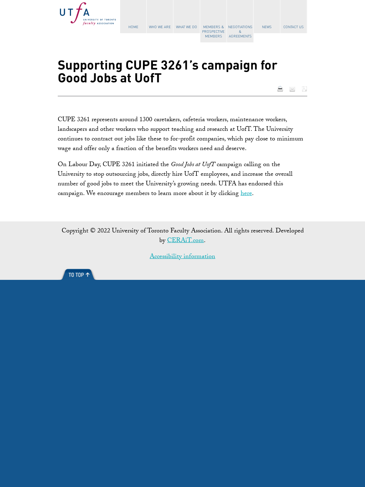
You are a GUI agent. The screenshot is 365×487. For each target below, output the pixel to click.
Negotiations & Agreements (240, 31)
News (267, 27)
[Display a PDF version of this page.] (304, 89)
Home (133, 27)
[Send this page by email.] (292, 89)
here (246, 194)
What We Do (186, 27)
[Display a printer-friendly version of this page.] (280, 89)
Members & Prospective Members (213, 31)
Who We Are (160, 27)
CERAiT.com (185, 241)
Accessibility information (182, 257)
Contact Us (293, 27)
